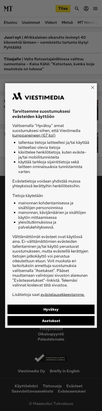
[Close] (93, 87)
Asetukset (51, 320)
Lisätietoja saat (48, 294)
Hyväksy (51, 309)
